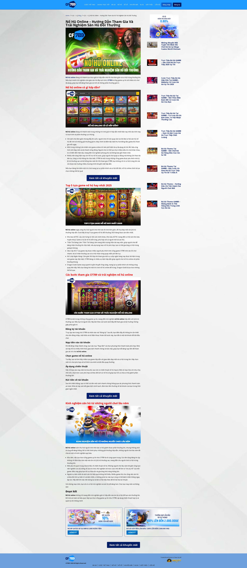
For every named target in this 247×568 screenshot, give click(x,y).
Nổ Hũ (114, 565)
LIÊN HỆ (157, 5)
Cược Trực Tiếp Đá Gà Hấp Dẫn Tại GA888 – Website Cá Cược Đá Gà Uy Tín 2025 (170, 81)
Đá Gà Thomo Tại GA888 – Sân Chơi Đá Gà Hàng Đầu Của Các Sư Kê (170, 151)
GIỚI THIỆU (149, 5)
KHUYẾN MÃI (134, 5)
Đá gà (95, 565)
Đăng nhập (166, 5)
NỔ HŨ (119, 5)
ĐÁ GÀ (113, 5)
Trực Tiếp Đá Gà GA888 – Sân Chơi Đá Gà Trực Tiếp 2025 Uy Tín (171, 62)
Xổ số (120, 565)
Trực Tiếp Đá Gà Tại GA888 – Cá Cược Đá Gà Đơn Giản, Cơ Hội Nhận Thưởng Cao (171, 116)
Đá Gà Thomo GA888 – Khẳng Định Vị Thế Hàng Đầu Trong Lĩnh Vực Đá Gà (170, 204)
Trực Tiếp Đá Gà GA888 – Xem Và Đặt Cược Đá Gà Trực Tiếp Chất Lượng (171, 134)
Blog (136, 565)
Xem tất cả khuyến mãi (103, 178)
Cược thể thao (104, 565)
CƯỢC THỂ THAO (89, 5)
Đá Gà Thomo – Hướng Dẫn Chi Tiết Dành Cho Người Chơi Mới (171, 186)
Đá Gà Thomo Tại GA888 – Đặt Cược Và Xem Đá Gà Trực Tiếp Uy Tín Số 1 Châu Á (170, 169)
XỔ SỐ (126, 5)
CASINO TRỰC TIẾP (103, 5)
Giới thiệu (143, 565)
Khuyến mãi (128, 565)
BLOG (142, 5)
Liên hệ (152, 565)
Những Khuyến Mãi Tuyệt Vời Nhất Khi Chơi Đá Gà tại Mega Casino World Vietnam (170, 46)
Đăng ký (177, 5)
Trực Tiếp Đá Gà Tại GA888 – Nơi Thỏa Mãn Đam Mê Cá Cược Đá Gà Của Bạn (171, 99)
